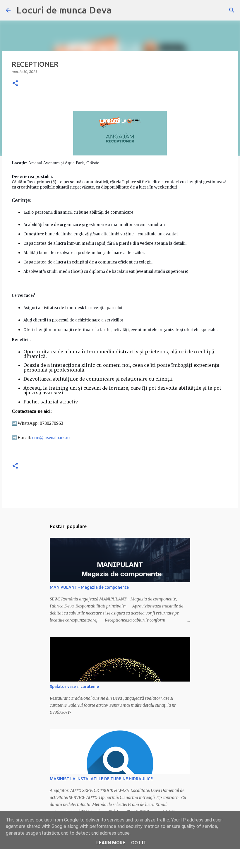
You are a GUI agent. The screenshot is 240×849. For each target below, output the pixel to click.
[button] (15, 84)
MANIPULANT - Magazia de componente (89, 587)
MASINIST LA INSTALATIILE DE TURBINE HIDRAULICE (101, 778)
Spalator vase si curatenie (74, 686)
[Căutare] (231, 10)
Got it (138, 842)
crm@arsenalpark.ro (51, 437)
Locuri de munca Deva (64, 10)
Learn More (110, 842)
